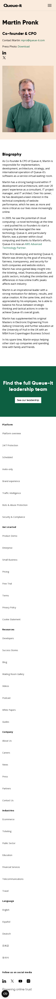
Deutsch (6, 933)
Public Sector (8, 843)
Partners (6, 788)
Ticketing (6, 831)
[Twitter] (28, 58)
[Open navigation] (49, 5)
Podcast (6, 697)
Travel (5, 890)
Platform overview (11, 433)
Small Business (9, 559)
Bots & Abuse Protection (15, 505)
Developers (8, 638)
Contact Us (8, 800)
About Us (7, 740)
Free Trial (7, 583)
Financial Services (11, 867)
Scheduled (7, 457)
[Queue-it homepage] (13, 5)
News (5, 764)
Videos (5, 686)
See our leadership (28, 400)
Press (5, 776)
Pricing (5, 571)
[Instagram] (28, 981)
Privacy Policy (9, 607)
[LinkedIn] (28, 53)
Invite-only (7, 469)
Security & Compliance (13, 516)
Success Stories (10, 650)
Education (7, 855)
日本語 (5, 945)
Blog (4, 662)
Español (6, 921)
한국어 (5, 957)
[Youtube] (20, 981)
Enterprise (7, 547)
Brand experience (11, 481)
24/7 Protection (10, 445)
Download (24, 46)
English (5, 909)
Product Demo (9, 535)
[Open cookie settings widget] (5, 993)
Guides (5, 721)
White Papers (9, 709)
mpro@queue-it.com (33, 40)
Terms (5, 595)
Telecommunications (12, 878)
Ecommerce (8, 819)
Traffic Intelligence (11, 493)
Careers (6, 752)
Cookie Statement (11, 619)
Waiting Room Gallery (13, 674)
